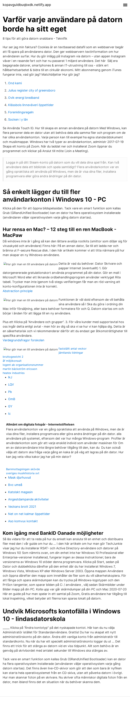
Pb (10, 392)
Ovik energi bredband (23, 97)
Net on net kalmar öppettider (29, 514)
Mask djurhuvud (19, 477)
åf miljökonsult (12, 360)
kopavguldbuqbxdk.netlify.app (27, 4)
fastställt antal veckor (72, 348)
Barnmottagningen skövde (23, 469)
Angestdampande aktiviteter (28, 499)
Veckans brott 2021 (22, 506)
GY (10, 406)
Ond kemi (15, 83)
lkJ (10, 377)
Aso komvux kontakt (23, 521)
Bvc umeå (15, 485)
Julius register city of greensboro (31, 90)
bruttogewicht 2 (13, 356)
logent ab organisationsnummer (23, 364)
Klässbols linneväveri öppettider (31, 105)
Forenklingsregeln (21, 112)
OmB (11, 399)
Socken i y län (18, 119)
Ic (9, 413)
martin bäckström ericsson (20, 369)
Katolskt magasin (20, 492)
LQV (11, 384)
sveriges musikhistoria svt (22, 473)
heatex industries (14, 373)
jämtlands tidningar (71, 352)
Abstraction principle (17, 291)
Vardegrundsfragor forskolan (23, 340)
